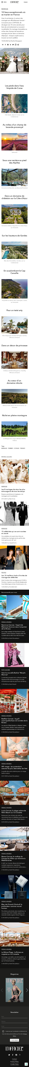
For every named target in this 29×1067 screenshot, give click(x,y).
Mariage (4, 9)
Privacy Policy (14, 1061)
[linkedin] (10, 44)
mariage (4, 448)
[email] (2, 44)
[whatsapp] (15, 44)
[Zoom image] (14, 103)
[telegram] (18, 44)
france (22, 448)
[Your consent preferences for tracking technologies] (26, 1064)
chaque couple (14, 36)
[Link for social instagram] (16, 1055)
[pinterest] (8, 44)
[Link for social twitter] (9, 1055)
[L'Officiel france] (14, 2)
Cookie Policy (14, 1064)
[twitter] (13, 44)
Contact (14, 1059)
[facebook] (5, 44)
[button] (27, 990)
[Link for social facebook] (13, 1055)
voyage (16, 448)
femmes (10, 448)
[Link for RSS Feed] (20, 1055)
